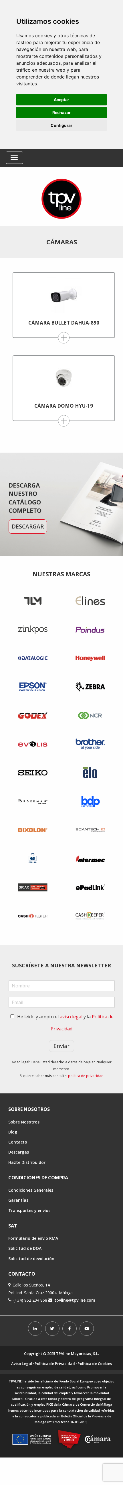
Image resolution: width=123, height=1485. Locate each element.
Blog (12, 1132)
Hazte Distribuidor (26, 1162)
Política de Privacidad (55, 1363)
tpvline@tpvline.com (74, 1300)
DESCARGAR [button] (28, 526)
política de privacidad (86, 1075)
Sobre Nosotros (23, 1122)
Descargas (18, 1152)
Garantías (18, 1200)
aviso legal (71, 1016)
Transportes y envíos (29, 1210)
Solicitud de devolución (31, 1258)
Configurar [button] (61, 125)
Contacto (17, 1142)
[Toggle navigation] (14, 158)
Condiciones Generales (30, 1190)
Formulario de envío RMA (33, 1238)
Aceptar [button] (61, 99)
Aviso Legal (21, 1363)
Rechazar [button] (61, 112)
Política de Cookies (95, 1363)
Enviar (61, 1046)
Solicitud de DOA (24, 1248)
